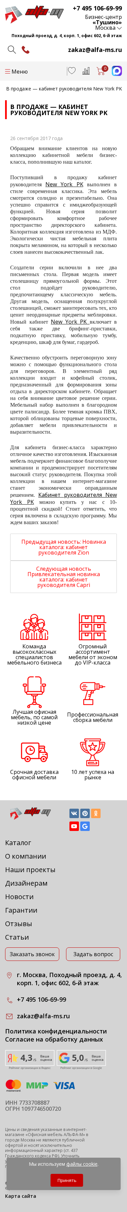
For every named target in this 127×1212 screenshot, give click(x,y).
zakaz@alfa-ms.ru (95, 50)
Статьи (17, 937)
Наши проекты (30, 869)
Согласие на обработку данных (54, 1039)
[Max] (113, 74)
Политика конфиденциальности (56, 1031)
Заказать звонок (32, 954)
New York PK (64, 184)
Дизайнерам (26, 883)
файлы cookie (82, 1164)
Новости (19, 896)
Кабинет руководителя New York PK (63, 498)
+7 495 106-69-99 (97, 8)
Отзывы (18, 923)
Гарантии (21, 910)
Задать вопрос (93, 954)
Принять (67, 1180)
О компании (25, 856)
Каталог (18, 842)
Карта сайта (20, 1196)
